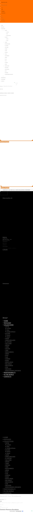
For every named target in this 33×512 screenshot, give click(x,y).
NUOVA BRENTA (7, 55)
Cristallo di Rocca (8, 35)
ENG (2, 9)
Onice (7, 33)
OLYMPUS (6, 62)
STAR (6, 367)
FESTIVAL (6, 52)
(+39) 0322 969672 (7, 240)
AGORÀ (7, 338)
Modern (8, 335)
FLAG (6, 357)
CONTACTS (7, 376)
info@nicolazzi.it (5, 241)
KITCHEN (7, 333)
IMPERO (7, 345)
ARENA (6, 57)
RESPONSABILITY (3, 77)
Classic (7, 40)
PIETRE (6, 30)
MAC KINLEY (6, 67)
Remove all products (12, 509)
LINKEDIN (3, 11)
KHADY (7, 360)
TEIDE (6, 350)
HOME (2, 25)
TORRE (6, 50)
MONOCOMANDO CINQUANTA (9, 74)
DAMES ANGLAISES (10, 340)
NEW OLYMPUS (7, 69)
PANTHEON (6, 72)
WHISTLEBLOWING (5, 246)
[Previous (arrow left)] (0, 506)
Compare (3, 509)
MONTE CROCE (9, 362)
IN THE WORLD (3, 79)
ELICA (6, 355)
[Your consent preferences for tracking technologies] (31, 510)
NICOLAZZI (7, 323)
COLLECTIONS (3, 28)
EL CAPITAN (6, 45)
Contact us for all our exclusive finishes (16, 189)
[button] (16, 407)
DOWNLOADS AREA (4, 2)
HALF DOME (6, 47)
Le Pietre (9, 328)
